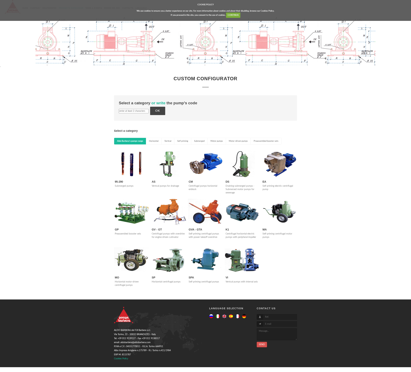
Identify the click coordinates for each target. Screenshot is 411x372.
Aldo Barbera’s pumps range (130, 141)
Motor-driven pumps (238, 141)
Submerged (199, 141)
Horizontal (153, 141)
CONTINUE (233, 15)
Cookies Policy (267, 11)
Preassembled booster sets (266, 141)
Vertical (167, 141)
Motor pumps (216, 141)
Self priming (182, 141)
